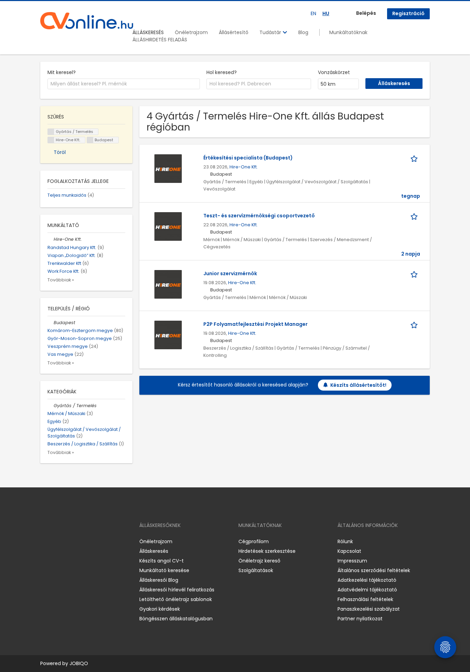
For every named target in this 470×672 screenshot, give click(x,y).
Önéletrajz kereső (259, 560)
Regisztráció (408, 13)
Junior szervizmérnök (230, 273)
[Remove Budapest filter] (50, 322)
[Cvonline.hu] (86, 20)
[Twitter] (78, 541)
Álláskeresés (153, 551)
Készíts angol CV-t (161, 560)
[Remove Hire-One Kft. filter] (50, 239)
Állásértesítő (233, 32)
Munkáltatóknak (348, 32)
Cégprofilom (253, 541)
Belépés (366, 13)
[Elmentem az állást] (415, 158)
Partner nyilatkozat (360, 618)
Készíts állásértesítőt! (358, 385)
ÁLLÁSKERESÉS (148, 32)
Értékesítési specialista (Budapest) (248, 157)
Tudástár (270, 32)
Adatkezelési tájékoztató (367, 580)
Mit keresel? (61, 72)
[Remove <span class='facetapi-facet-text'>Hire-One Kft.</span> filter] (51, 140)
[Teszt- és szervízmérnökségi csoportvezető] (168, 226)
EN (313, 13)
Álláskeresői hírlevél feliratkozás (176, 589)
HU (325, 13)
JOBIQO (79, 663)
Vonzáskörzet (334, 72)
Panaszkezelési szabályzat (369, 609)
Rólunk (345, 541)
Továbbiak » (60, 280)
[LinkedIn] (68, 541)
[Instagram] (57, 541)
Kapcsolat (349, 551)
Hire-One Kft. (243, 167)
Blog (303, 32)
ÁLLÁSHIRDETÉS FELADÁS (159, 39)
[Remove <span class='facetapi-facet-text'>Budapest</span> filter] (90, 140)
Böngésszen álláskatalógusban (176, 618)
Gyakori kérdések (159, 609)
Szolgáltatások (255, 570)
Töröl (60, 152)
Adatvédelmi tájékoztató (367, 589)
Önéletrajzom (191, 32)
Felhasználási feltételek (365, 599)
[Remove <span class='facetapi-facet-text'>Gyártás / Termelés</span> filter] (51, 132)
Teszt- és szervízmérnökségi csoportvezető (259, 215)
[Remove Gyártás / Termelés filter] (50, 406)
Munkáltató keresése (164, 570)
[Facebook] (45, 541)
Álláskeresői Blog (158, 580)
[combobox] (123, 84)
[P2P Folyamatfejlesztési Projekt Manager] (168, 334)
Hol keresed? (221, 72)
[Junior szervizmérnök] (168, 284)
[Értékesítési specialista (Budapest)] (168, 168)
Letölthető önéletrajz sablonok (175, 599)
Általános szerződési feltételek (374, 570)
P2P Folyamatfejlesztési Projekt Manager (255, 324)
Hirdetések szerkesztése (267, 551)
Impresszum (352, 560)
